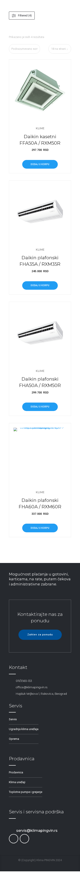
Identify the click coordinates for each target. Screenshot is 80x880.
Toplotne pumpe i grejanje (25, 792)
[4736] (40, 333)
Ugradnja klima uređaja (23, 729)
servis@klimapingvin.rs (37, 830)
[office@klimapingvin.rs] (11, 687)
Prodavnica (16, 772)
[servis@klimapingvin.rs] (11, 831)
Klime (40, 128)
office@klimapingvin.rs (31, 687)
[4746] (40, 90)
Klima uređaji (17, 782)
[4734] (40, 211)
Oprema (14, 738)
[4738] (40, 454)
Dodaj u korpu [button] (40, 164)
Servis (13, 719)
